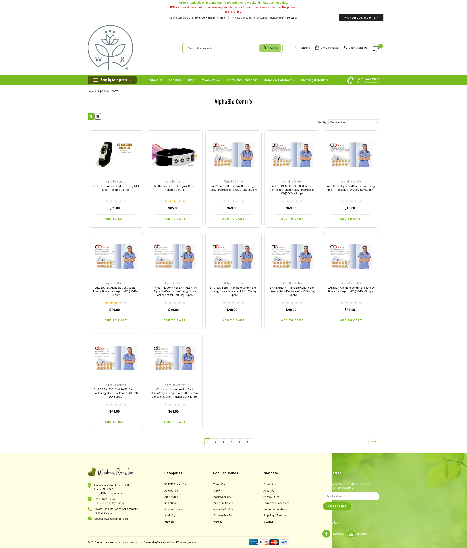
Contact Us (154, 80)
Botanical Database (278, 80)
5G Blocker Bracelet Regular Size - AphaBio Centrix (174, 187)
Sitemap (268, 521)
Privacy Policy (210, 80)
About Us (175, 80)
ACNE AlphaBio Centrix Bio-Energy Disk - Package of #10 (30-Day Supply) (233, 187)
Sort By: (322, 122)
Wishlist (305, 47)
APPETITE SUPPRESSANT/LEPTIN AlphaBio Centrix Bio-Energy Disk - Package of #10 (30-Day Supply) (175, 291)
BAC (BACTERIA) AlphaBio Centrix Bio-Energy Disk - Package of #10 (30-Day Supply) (233, 291)
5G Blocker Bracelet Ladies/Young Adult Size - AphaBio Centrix (116, 187)
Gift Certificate (329, 47)
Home (91, 90)
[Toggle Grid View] (91, 116)
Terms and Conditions (242, 80)
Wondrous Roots (360, 17)
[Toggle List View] (97, 116)
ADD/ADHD (171, 496)
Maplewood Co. (222, 496)
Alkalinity (169, 515)
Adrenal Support (173, 509)
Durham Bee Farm (224, 515)
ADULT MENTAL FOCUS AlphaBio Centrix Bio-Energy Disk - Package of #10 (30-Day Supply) (292, 189)
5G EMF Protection (175, 484)
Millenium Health (223, 503)
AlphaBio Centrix (108, 91)
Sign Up (363, 47)
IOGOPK (217, 490)
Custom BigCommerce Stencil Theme (164, 542)
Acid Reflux (171, 490)
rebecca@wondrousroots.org (111, 518)
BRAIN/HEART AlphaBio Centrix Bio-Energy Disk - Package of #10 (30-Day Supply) (292, 291)
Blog (191, 80)
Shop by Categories (114, 79)
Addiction (170, 503)
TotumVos (219, 484)
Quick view (116, 173)
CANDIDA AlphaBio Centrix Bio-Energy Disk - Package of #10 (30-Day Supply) (351, 289)
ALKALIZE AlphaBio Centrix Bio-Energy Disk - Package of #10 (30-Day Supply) (351, 187)
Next (373, 441)
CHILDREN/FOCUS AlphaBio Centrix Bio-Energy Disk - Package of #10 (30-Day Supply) (116, 392)
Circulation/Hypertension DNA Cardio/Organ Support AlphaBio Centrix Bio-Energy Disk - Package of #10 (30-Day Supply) (174, 394)
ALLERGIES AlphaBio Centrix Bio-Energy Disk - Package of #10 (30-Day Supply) (116, 291)
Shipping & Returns (314, 80)
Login (352, 47)
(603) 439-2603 (368, 80)
